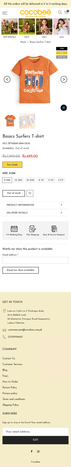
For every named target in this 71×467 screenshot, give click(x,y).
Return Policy (9, 387)
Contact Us (8, 358)
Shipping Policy (10, 405)
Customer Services (12, 364)
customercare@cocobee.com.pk (25, 330)
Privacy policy (9, 393)
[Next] (64, 79)
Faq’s (5, 376)
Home (23, 42)
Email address (10, 255)
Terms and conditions (13, 399)
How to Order (10, 382)
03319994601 (15, 337)
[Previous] (7, 79)
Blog (4, 370)
